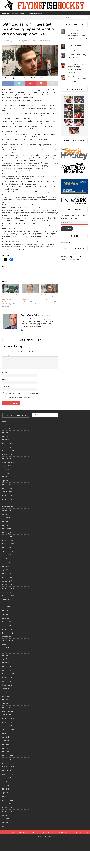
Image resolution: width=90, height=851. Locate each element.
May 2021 (5, 655)
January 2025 (7, 492)
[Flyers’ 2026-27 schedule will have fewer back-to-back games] (79, 107)
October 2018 (7, 770)
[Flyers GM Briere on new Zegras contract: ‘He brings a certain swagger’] (68, 114)
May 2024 (5, 521)
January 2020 (7, 715)
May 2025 (5, 477)
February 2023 (7, 577)
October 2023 (7, 547)
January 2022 (7, 625)
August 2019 (6, 733)
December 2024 (8, 495)
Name (4, 373)
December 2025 (8, 451)
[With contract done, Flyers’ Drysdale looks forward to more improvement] (79, 99)
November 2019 (8, 722)
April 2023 (5, 570)
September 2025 (8, 462)
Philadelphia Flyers (46, 832)
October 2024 (7, 503)
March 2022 (6, 618)
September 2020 (8, 685)
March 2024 (6, 529)
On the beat (84, 832)
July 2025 (5, 469)
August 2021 (6, 644)
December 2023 (8, 540)
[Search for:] (76, 17)
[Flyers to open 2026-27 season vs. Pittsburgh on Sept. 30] (68, 122)
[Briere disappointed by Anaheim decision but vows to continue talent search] (79, 122)
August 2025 (6, 466)
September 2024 (8, 507)
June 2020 (6, 696)
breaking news (38, 41)
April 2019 (5, 748)
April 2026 (5, 436)
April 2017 (5, 822)
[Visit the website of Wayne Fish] (22, 330)
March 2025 (6, 484)
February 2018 (7, 800)
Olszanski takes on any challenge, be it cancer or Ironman (78, 57)
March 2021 (6, 663)
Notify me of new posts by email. (18, 397)
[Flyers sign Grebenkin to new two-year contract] (68, 99)
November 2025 (8, 455)
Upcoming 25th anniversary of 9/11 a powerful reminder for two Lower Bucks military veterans (77, 35)
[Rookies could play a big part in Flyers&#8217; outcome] (30, 288)
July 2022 (5, 603)
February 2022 (7, 622)
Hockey (47, 41)
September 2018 (8, 774)
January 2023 (7, 581)
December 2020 (8, 674)
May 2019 (5, 744)
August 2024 (6, 510)
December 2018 (8, 763)
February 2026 (7, 443)
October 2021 (7, 637)
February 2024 (7, 533)
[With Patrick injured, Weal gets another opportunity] (49, 288)
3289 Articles (45, 315)
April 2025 (5, 481)
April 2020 (5, 703)
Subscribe (67, 229)
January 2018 (7, 804)
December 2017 (8, 807)
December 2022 (8, 585)
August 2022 (6, 599)
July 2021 (5, 648)
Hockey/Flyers (18, 13)
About (12, 832)
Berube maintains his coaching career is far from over (76, 48)
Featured (73, 832)
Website (5, 386)
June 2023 (6, 562)
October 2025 (7, 458)
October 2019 (7, 726)
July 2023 (5, 559)
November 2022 (8, 588)
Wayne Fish (25, 41)
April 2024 (5, 525)
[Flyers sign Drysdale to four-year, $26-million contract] (68, 107)
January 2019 (7, 759)
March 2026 (6, 440)
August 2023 (6, 555)
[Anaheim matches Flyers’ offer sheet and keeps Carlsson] (74, 130)
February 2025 (7, 488)
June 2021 (5, 651)
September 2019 (8, 729)
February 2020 (7, 711)
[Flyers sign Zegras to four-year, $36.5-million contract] (79, 114)
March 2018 (6, 796)
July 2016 (5, 826)
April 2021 (5, 659)
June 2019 (6, 741)
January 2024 (7, 536)
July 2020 (5, 692)
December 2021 (8, 629)
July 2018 (5, 782)
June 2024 (6, 518)
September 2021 (8, 640)
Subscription (22, 832)
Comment (6, 355)
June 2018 (6, 785)
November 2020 (8, 677)
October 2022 (7, 592)
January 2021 (7, 670)
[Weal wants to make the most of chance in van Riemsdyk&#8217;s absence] (10, 288)
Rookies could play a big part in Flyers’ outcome (30, 296)
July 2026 (5, 425)
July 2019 (5, 737)
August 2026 (6, 421)
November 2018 (8, 767)
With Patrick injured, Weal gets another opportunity (48, 296)
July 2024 (5, 514)
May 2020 (5, 700)
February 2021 (7, 666)
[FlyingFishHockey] (45, 10)
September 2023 (8, 551)
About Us (5, 13)
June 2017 (5, 819)
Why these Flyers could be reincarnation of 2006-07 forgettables (78, 78)
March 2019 (6, 752)
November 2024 (8, 499)
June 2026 (6, 429)
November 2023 (8, 544)
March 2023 (6, 573)
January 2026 (7, 447)
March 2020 (6, 707)
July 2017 (5, 815)
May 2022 (5, 611)
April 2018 (5, 793)
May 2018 (5, 789)
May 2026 (5, 432)
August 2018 (6, 778)
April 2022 (5, 614)
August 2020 (6, 689)
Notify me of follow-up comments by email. (22, 393)
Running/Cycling (35, 13)
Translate (78, 259)
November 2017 (8, 811)
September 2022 (8, 596)
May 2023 (5, 566)
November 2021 (8, 633)
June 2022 (6, 607)
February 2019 (7, 755)
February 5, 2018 (11, 41)
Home (5, 832)
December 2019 (8, 718)
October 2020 (7, 681)
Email (4, 379)
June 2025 (6, 473)
